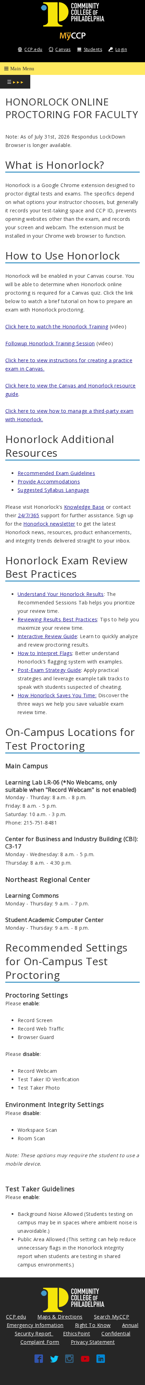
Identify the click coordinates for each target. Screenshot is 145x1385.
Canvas (63, 49)
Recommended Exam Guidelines (56, 473)
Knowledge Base (84, 507)
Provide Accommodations (49, 481)
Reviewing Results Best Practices (57, 619)
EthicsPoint (76, 1333)
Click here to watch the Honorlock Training (56, 326)
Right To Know (93, 1325)
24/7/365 (28, 515)
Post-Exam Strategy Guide (49, 670)
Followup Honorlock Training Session (50, 343)
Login (121, 49)
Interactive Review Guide (47, 636)
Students (93, 49)
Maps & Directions (59, 1316)
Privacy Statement (93, 1342)
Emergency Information (35, 1325)
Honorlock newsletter (49, 523)
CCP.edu (33, 49)
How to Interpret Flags (45, 653)
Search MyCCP (111, 1316)
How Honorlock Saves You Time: (57, 695)
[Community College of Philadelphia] (72, 14)
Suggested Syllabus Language (53, 490)
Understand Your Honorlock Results (61, 594)
